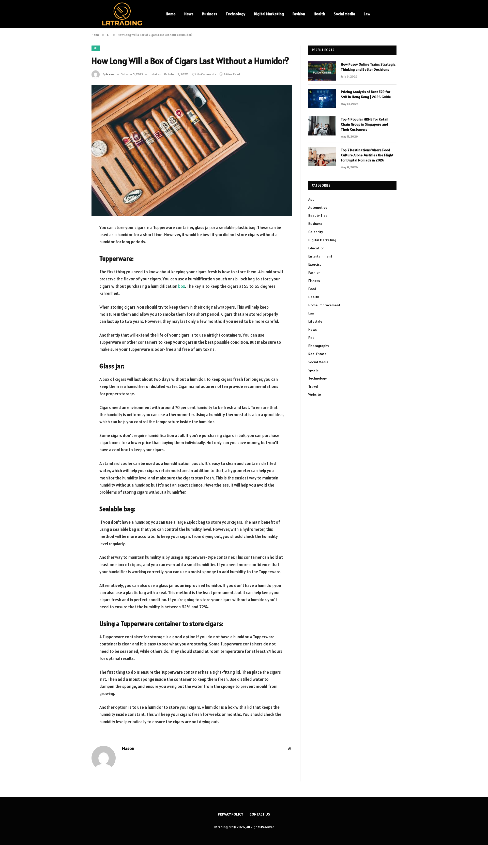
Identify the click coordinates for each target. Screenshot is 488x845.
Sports (313, 370)
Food (312, 288)
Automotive (317, 207)
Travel (313, 386)
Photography (318, 345)
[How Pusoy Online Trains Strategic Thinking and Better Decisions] (322, 71)
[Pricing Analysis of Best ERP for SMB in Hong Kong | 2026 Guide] (322, 98)
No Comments (206, 74)
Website (314, 394)
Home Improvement (324, 305)
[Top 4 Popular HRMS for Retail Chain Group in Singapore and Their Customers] (322, 125)
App (311, 199)
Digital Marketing (269, 13)
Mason (110, 74)
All (96, 48)
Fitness (314, 280)
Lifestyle (315, 321)
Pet (311, 337)
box (181, 286)
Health (319, 13)
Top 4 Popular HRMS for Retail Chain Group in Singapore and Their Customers (364, 124)
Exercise (315, 264)
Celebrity (315, 232)
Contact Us (260, 814)
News (188, 13)
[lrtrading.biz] (122, 14)
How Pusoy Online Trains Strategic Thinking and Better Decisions (368, 67)
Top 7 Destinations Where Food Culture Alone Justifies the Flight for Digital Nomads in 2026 (367, 155)
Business (209, 13)
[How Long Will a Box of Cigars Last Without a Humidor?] (192, 150)
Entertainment (320, 256)
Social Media (344, 13)
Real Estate (317, 354)
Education (316, 248)
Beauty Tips (317, 215)
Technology (235, 13)
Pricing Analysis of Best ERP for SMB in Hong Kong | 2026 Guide (366, 94)
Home (171, 13)
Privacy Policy (230, 814)
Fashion (299, 13)
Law (367, 13)
